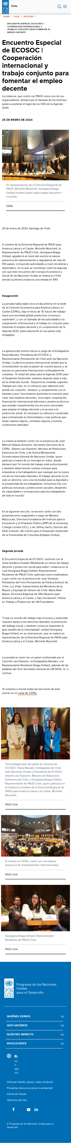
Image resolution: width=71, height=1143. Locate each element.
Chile (14, 6)
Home (6, 16)
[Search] (16, 1065)
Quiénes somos (18, 1016)
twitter (21, 1109)
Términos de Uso (17, 1100)
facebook (13, 1109)
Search (59, 6)
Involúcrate (16, 1043)
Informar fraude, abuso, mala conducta (30, 1082)
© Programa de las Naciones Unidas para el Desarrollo (30, 1125)
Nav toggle (65, 6)
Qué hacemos (17, 1025)
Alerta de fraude (16, 1094)
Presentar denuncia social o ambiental (30, 1088)
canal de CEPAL (27, 693)
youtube (28, 1109)
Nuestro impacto (20, 1034)
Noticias (28, 16)
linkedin (36, 1109)
